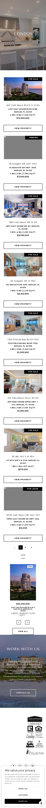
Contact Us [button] (23, 693)
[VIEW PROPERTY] (23, 126)
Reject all (23, 789)
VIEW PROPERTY (23, 128)
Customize (23, 795)
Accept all (23, 801)
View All (23, 631)
